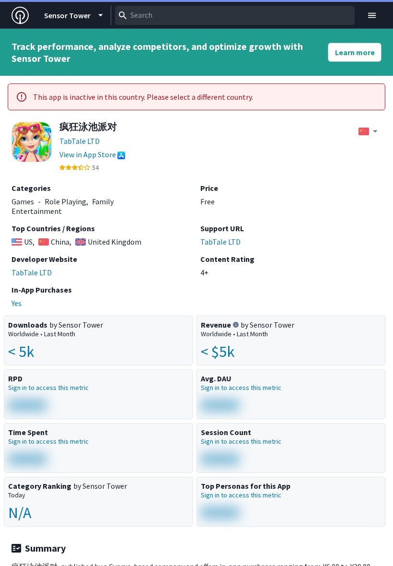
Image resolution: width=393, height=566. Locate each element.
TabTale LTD (79, 141)
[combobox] (235, 15)
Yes (17, 303)
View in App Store (87, 154)
